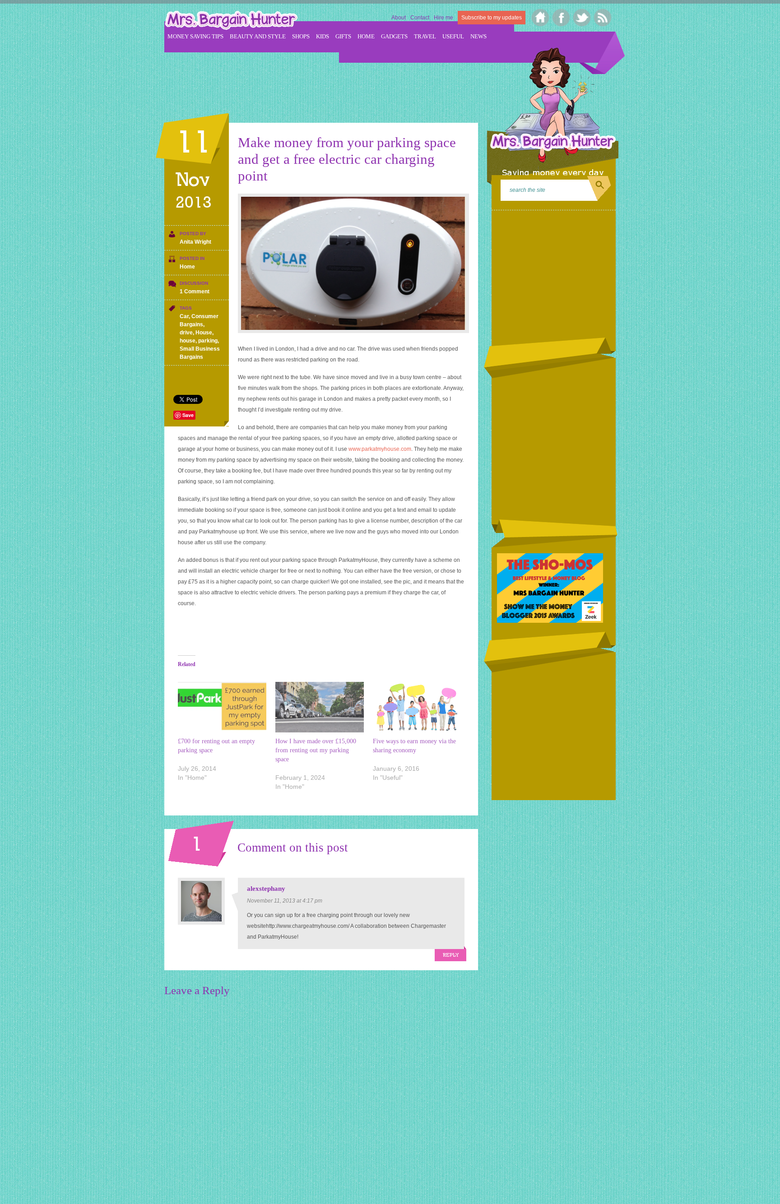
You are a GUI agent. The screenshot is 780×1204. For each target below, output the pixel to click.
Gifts (343, 36)
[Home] (540, 17)
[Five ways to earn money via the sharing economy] (417, 707)
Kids (322, 36)
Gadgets (394, 36)
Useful (453, 36)
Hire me (443, 17)
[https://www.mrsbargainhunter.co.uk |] (231, 21)
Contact (419, 17)
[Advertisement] (328, 81)
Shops (301, 36)
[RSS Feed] (603, 17)
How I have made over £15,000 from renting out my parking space (315, 750)
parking (208, 341)
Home (366, 36)
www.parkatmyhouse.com (379, 449)
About (398, 17)
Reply (451, 955)
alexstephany (266, 888)
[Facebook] (561, 17)
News (478, 36)
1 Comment (194, 291)
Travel (425, 36)
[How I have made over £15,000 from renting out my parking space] (319, 707)
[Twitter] (582, 17)
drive (186, 332)
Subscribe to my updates (491, 17)
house (187, 341)
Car (184, 316)
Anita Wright (195, 242)
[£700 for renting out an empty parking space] (222, 707)
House (203, 332)
